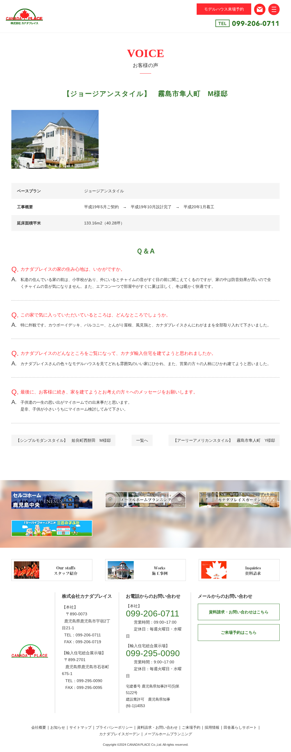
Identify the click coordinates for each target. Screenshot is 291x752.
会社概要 (38, 727)
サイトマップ (80, 727)
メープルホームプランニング (168, 734)
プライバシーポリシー (114, 727)
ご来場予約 (191, 727)
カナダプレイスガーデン (119, 734)
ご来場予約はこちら (239, 632)
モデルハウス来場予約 (224, 9)
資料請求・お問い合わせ (157, 727)
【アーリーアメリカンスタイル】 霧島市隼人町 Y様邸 (224, 440)
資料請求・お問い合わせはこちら (239, 612)
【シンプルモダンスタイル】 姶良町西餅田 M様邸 (63, 440)
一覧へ (142, 440)
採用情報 (212, 727)
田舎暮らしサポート (240, 727)
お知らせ (57, 727)
